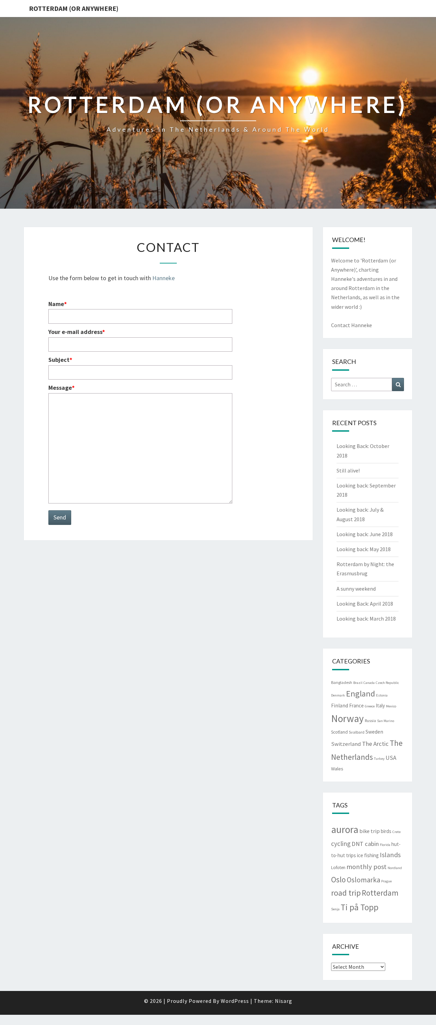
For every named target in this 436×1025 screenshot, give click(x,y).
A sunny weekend (356, 588)
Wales (337, 769)
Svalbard (356, 732)
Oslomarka (363, 879)
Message (61, 387)
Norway (347, 718)
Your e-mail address (76, 332)
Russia (370, 720)
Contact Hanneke (351, 325)
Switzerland (346, 744)
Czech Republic (387, 682)
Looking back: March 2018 (366, 618)
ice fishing (368, 855)
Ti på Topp (359, 907)
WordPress (235, 1000)
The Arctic (375, 744)
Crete (396, 832)
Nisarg (283, 1000)
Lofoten (338, 867)
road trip (346, 892)
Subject (60, 360)
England (360, 693)
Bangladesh (341, 682)
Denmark (338, 695)
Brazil (357, 682)
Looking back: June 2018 (365, 534)
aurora (344, 829)
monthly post (366, 866)
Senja (335, 909)
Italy (380, 705)
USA (391, 758)
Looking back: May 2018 (364, 549)
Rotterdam (380, 893)
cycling (341, 843)
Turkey (379, 758)
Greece (370, 706)
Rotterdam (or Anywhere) (74, 8)
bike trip (369, 831)
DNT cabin (365, 844)
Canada (369, 682)
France (356, 705)
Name (57, 304)
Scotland (339, 732)
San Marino (385, 721)
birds (386, 831)
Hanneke (163, 278)
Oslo (338, 879)
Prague (386, 881)
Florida (385, 845)
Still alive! (348, 470)
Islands (390, 854)
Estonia (382, 695)
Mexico (391, 706)
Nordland (395, 868)
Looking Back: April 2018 (365, 603)
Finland (339, 705)
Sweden (374, 731)
